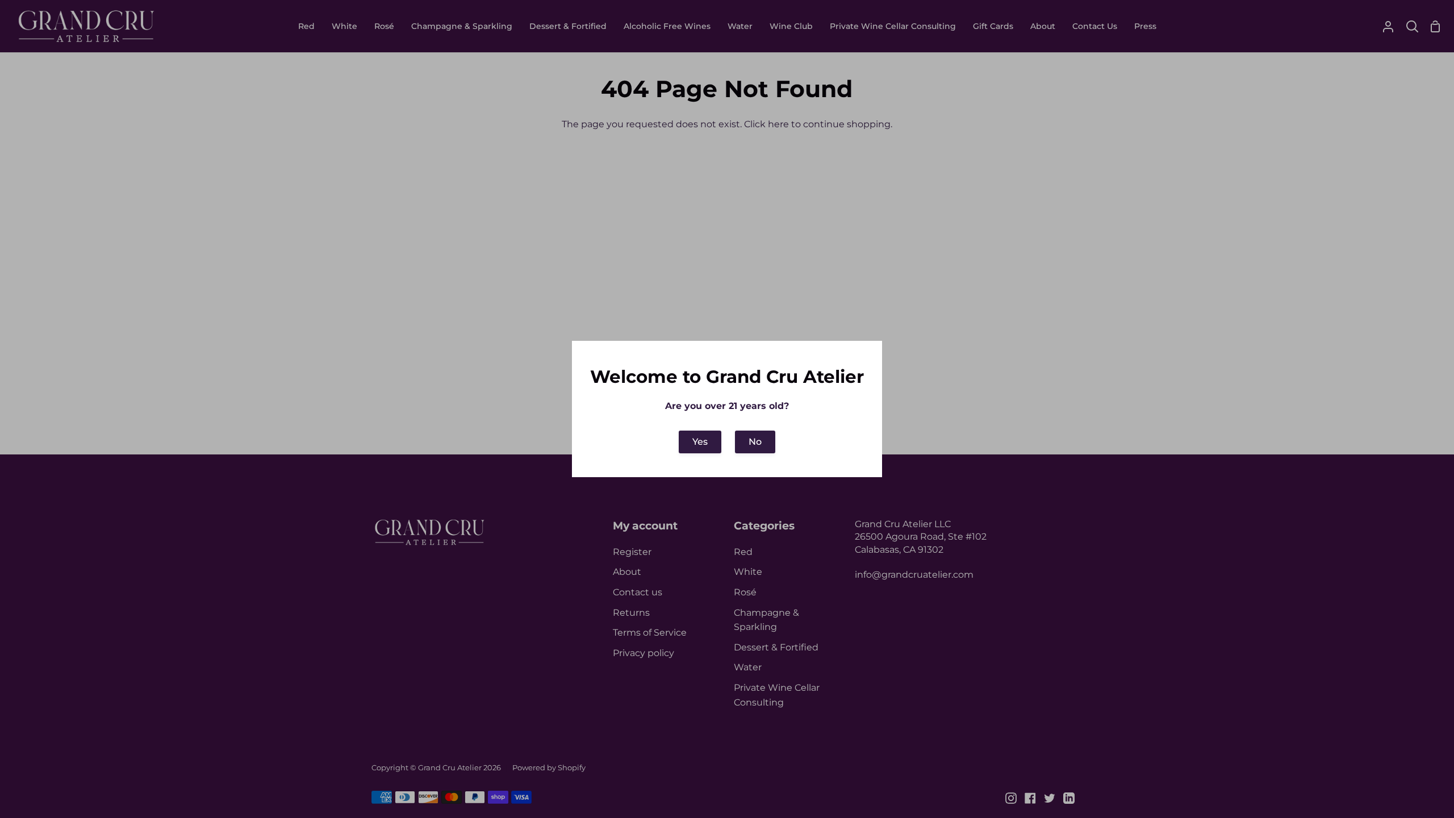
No (755, 441)
